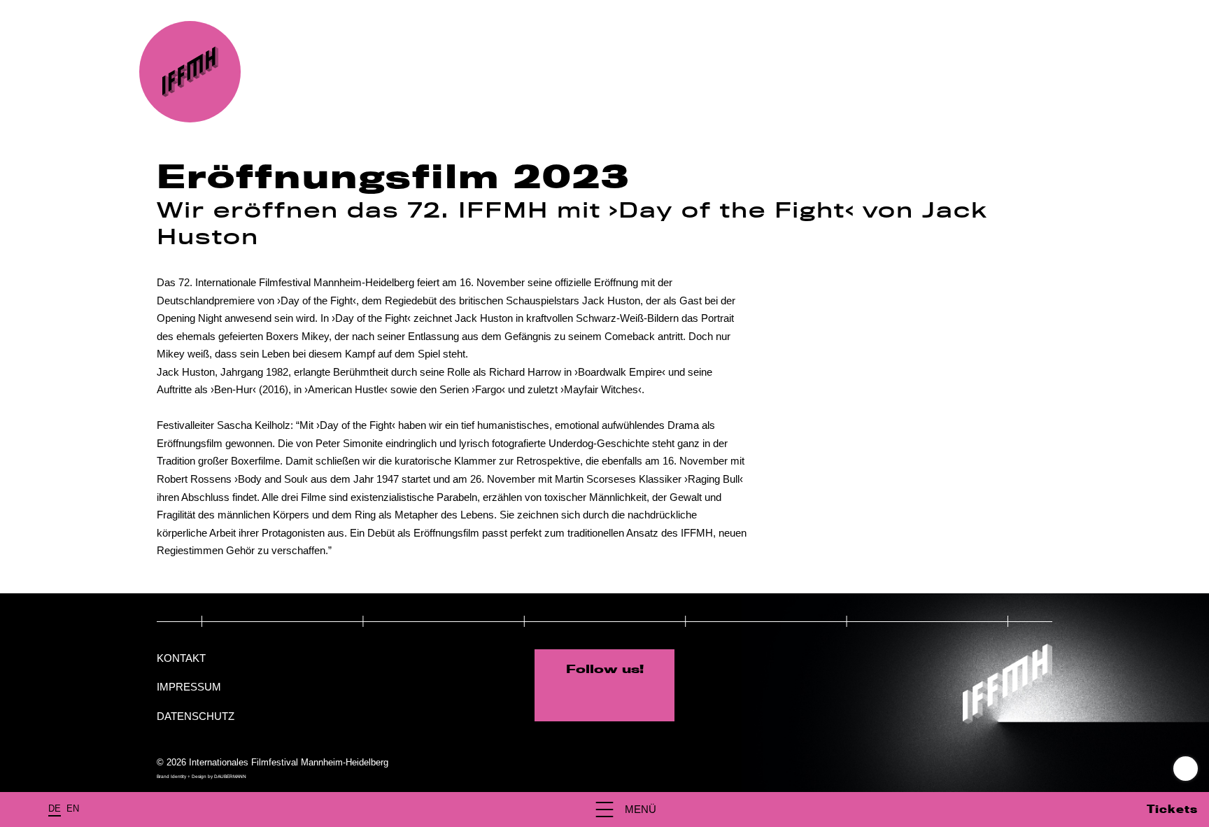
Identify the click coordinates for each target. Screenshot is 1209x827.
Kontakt (181, 658)
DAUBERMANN (230, 776)
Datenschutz (195, 716)
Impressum (189, 687)
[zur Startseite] (190, 71)
